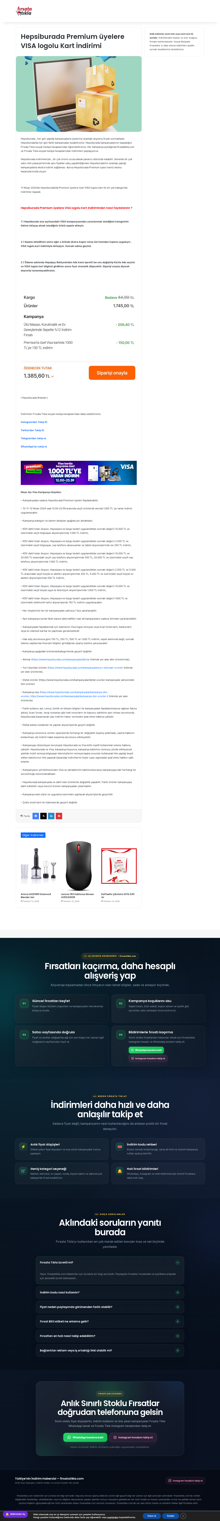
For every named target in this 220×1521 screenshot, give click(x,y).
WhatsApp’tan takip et (34, 446)
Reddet (170, 1515)
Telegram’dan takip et (33, 438)
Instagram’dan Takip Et (34, 422)
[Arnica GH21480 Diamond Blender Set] (38, 866)
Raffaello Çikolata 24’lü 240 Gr (117, 896)
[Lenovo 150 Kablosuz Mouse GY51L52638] (78, 866)
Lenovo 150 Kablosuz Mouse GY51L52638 (77, 896)
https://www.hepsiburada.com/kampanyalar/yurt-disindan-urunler (85, 667)
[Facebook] (36, 816)
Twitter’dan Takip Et (32, 430)
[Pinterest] (59, 816)
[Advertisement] (142, 10)
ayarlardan (112, 1517)
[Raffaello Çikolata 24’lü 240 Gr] (119, 866)
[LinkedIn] (51, 816)
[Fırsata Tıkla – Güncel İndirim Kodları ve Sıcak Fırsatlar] (24, 11)
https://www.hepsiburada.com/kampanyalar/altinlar (61, 659)
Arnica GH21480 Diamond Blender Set (36, 896)
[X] (43, 816)
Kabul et (152, 1515)
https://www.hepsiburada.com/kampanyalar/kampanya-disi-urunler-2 (69, 696)
